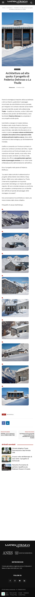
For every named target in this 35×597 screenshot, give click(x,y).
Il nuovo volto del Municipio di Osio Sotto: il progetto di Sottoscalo (22, 459)
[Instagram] (15, 580)
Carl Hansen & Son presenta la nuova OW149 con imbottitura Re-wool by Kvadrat (26, 435)
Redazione (12, 87)
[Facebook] (3, 423)
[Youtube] (19, 580)
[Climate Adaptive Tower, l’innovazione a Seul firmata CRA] (6, 450)
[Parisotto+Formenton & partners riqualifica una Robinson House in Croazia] (6, 467)
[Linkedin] (8, 423)
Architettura (10, 8)
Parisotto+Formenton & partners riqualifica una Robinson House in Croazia (21, 467)
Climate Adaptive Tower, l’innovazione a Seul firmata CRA (21, 450)
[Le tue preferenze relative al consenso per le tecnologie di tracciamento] (3, 594)
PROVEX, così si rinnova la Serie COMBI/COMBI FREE (8, 434)
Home (3, 8)
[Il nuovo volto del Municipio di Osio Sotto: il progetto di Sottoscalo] (6, 459)
